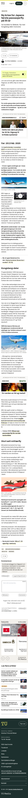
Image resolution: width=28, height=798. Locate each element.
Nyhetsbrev (5, 757)
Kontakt (3, 783)
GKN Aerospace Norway (12, 549)
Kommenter (14, 55)
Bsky (2, 754)
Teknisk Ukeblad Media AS (15, 789)
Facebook (4, 747)
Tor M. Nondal (5, 739)
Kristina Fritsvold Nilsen (9, 733)
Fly (3, 549)
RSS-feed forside (6, 744)
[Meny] (25, 3)
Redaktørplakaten (20, 773)
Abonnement (5, 779)
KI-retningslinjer (6, 766)
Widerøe (11, 551)
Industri (4, 11)
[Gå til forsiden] (3, 3)
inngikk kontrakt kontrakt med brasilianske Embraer (13, 421)
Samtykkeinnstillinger (8, 760)
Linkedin (3, 751)
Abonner (19, 3)
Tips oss (22, 724)
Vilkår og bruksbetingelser (9, 763)
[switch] (24, 74)
